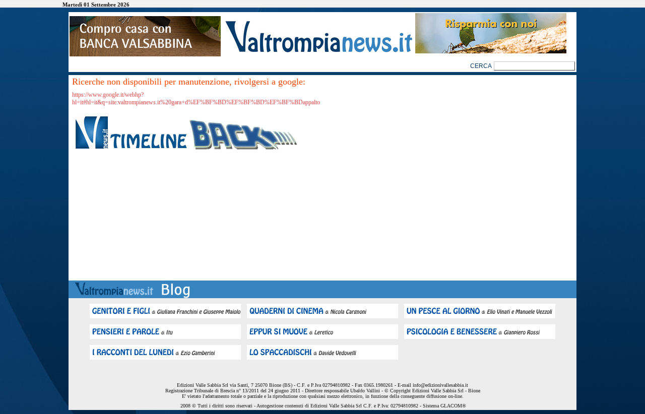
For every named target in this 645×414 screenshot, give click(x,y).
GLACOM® (453, 405)
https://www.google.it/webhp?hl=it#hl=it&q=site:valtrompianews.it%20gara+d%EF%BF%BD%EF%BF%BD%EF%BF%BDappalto (196, 98)
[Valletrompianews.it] (318, 51)
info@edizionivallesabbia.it (440, 385)
